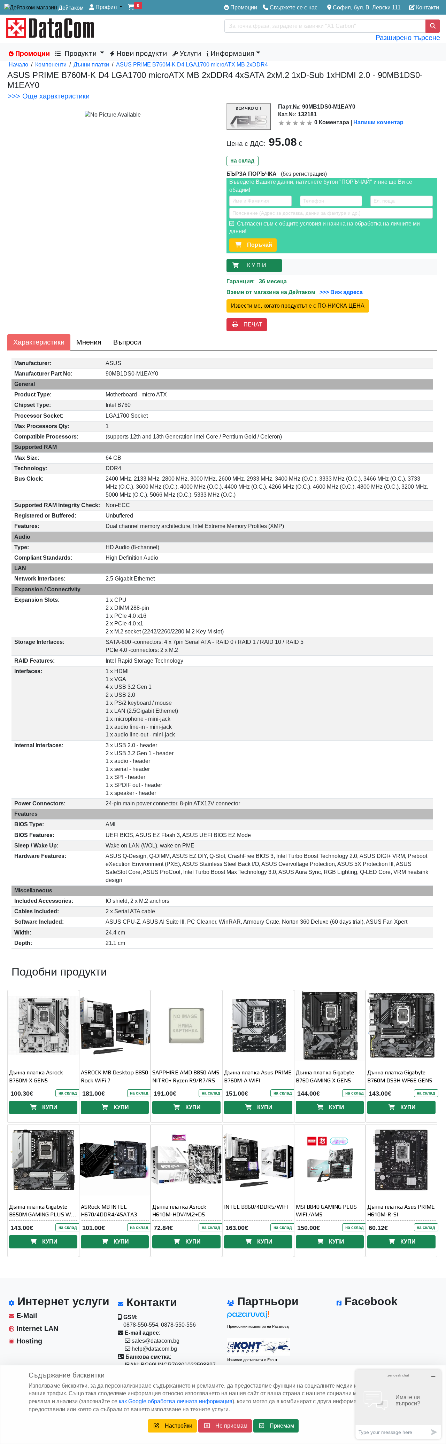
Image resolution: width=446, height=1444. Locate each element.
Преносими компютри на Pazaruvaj (258, 1326)
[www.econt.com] (258, 1347)
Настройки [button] (175, 1426)
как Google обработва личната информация (175, 1401)
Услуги (189, 53)
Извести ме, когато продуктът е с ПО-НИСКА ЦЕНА (297, 306)
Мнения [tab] (88, 342)
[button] (106, 7)
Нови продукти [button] (141, 53)
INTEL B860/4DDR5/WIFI (256, 1207)
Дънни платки (91, 65)
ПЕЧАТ (250, 325)
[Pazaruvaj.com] (258, 1316)
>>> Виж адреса (340, 292)
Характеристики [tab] (38, 342)
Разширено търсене (408, 37)
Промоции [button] (32, 53)
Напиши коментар (378, 122)
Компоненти (51, 65)
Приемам (279, 1426)
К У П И (258, 265)
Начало (18, 65)
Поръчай (256, 245)
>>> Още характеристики (49, 96)
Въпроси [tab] (127, 342)
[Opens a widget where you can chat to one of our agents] (398, 1404)
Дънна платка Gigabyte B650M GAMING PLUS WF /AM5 (41, 1215)
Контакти (427, 7)
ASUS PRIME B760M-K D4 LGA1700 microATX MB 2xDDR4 (192, 65)
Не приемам (228, 1426)
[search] (432, 26)
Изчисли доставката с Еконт (252, 1360)
